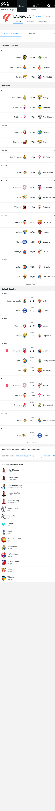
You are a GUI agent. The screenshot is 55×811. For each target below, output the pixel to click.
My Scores (39, 5)
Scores (21, 6)
